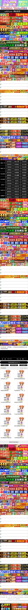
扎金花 (16, 180)
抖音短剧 (9, 183)
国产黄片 (9, 188)
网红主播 (17, 161)
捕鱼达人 (9, 178)
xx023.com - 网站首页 (12, 11)
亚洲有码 (9, 164)
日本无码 (24, 161)
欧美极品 (17, 164)
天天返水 (24, 180)
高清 (18, 359)
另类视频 (24, 169)
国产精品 (9, 161)
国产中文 (9, 194)
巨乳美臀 (24, 167)
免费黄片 (24, 188)
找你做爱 (24, 172)
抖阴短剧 (17, 197)
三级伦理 (9, 167)
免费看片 (3, 195)
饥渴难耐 (17, 172)
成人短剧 (24, 194)
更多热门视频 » (23, 368)
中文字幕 (17, 167)
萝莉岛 (24, 186)
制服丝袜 (17, 169)
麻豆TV (17, 183)
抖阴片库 (3, 190)
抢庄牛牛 (17, 178)
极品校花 (9, 197)
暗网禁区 (9, 191)
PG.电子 (23, 365)
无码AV (3, 184)
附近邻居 (9, 172)
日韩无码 (24, 197)
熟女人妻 (17, 188)
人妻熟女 (9, 169)
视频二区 (3, 168)
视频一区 (3, 163)
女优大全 (17, 186)
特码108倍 (14, 365)
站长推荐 (3, 173)
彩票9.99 (9, 180)
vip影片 (5, 365)
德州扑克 (24, 178)
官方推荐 (3, 179)
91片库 (9, 186)
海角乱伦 (17, 191)
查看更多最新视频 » (14, 442)
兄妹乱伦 (17, 194)
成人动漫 (24, 164)
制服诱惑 (24, 191)
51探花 (24, 183)
